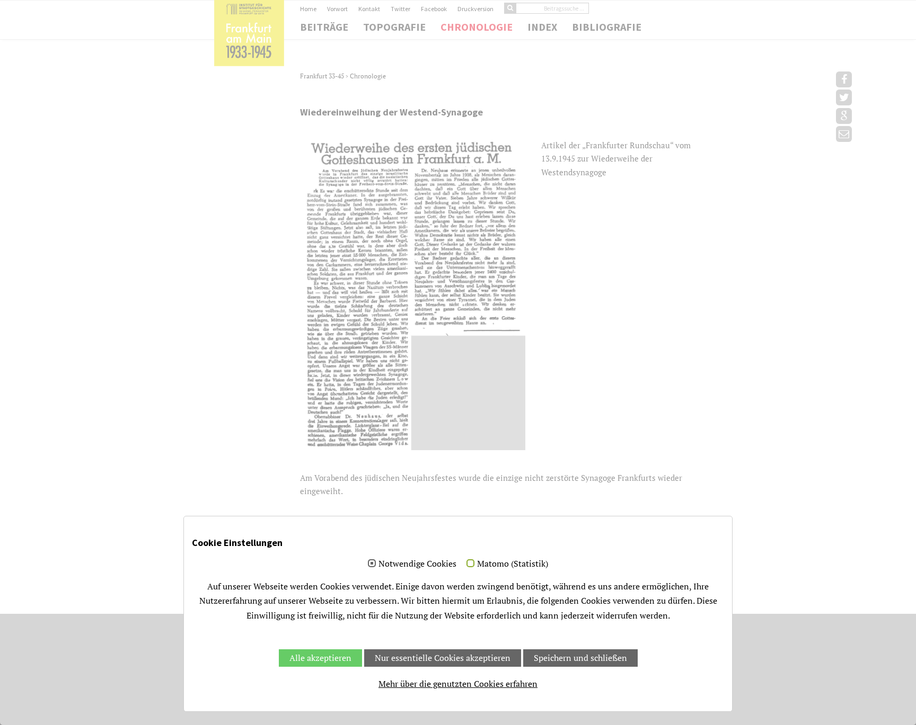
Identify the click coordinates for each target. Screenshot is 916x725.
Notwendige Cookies (417, 564)
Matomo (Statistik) (512, 564)
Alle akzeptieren (320, 658)
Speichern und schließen (580, 658)
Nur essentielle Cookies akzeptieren (442, 658)
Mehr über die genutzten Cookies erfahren (458, 684)
